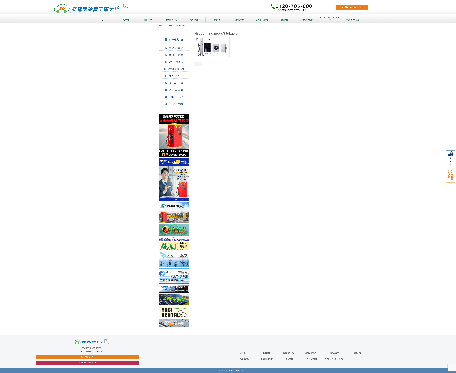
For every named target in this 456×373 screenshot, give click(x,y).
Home (161, 25)
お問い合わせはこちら (353, 7)
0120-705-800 (91, 347)
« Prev (198, 64)
